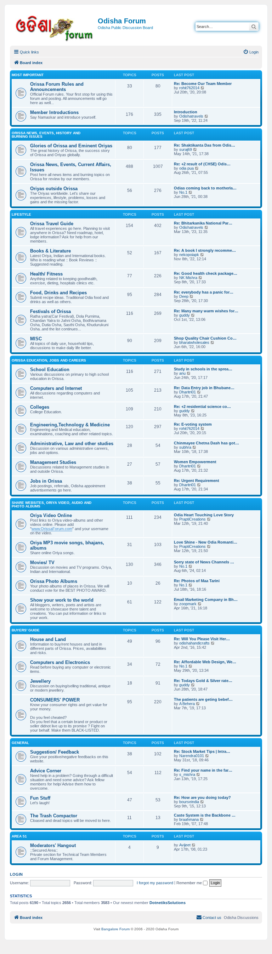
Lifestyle (21, 214)
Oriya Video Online (51, 515)
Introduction (185, 112)
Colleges (39, 407)
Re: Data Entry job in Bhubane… (204, 388)
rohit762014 (189, 88)
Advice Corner (45, 770)
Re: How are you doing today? (202, 797)
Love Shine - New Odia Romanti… (205, 542)
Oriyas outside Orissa (54, 188)
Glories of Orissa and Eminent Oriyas (71, 145)
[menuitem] (251, 52)
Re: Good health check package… (205, 273)
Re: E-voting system (193, 424)
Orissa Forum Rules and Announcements (57, 86)
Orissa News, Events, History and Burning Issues (46, 134)
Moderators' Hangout (53, 845)
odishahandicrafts (194, 643)
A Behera (187, 704)
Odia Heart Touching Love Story (204, 515)
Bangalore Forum (115, 929)
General (20, 743)
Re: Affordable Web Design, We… (205, 662)
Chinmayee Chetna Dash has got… (206, 443)
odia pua (186, 168)
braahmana (189, 819)
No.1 (183, 192)
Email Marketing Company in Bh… (206, 599)
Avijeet (185, 845)
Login (16, 874)
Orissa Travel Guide (51, 223)
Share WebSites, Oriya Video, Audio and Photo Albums (51, 504)
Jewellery (40, 681)
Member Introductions (54, 112)
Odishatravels (191, 116)
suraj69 (185, 149)
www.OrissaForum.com (52, 529)
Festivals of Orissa (50, 311)
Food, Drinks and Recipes (58, 292)
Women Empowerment (195, 462)
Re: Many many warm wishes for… (206, 311)
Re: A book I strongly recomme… (205, 250)
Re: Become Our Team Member (203, 83)
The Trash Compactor (53, 815)
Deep (183, 296)
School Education (49, 369)
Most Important (28, 75)
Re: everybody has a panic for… (203, 292)
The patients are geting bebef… (203, 699)
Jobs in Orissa (46, 481)
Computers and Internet (56, 388)
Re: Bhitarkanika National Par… (203, 223)
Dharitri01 (187, 392)
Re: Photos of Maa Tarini (197, 581)
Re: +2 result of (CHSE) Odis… (202, 164)
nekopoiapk (189, 254)
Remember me (189, 883)
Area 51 (19, 836)
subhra (185, 447)
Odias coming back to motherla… (205, 188)
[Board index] (55, 27)
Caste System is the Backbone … (205, 815)
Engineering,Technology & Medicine (70, 424)
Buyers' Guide (26, 630)
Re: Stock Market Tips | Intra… (202, 751)
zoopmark (188, 604)
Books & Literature (50, 251)
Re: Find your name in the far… (203, 770)
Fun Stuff (40, 798)
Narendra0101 (191, 756)
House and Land (48, 639)
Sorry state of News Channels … (204, 562)
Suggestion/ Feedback (54, 752)
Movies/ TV (42, 562)
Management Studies (53, 462)
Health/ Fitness (46, 274)
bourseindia (189, 802)
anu (182, 373)
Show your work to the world (62, 600)
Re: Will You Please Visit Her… (202, 639)
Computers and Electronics (60, 662)
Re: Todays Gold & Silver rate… (203, 680)
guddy (184, 315)
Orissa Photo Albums (53, 581)
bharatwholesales (194, 342)
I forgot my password (155, 883)
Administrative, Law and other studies (71, 443)
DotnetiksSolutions (167, 903)
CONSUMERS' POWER (55, 700)
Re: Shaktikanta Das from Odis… (204, 145)
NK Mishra (188, 278)
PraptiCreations (192, 519)
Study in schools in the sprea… (203, 369)
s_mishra (187, 774)
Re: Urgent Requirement (196, 480)
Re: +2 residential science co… (202, 406)
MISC (36, 338)
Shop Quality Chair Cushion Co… (205, 338)
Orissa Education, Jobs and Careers (49, 360)
